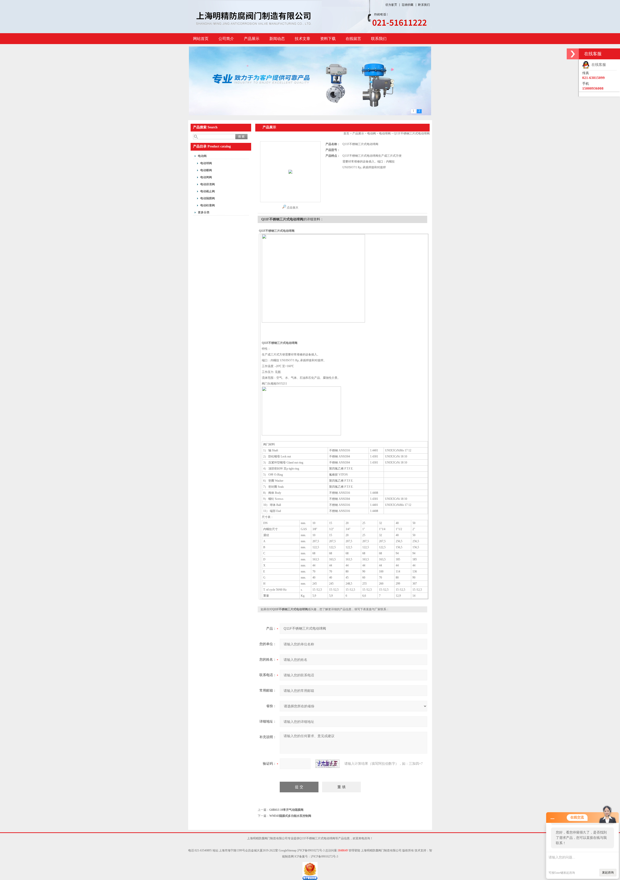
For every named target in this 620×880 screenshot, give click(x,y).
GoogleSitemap (287, 850)
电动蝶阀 (206, 170)
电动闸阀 (206, 177)
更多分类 (203, 212)
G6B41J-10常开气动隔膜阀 (286, 809)
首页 (346, 133)
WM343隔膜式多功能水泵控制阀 (290, 816)
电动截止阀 (207, 191)
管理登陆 (354, 850)
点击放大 (292, 207)
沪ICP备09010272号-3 (311, 850)
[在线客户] (573, 53)
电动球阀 (206, 163)
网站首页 (201, 39)
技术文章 (302, 39)
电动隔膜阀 (207, 198)
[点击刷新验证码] (327, 764)
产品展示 (251, 39)
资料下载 (328, 39)
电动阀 (202, 156)
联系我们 (379, 39)
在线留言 (353, 39)
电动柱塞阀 (207, 205)
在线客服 (597, 65)
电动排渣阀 (207, 184)
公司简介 (226, 39)
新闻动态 (277, 39)
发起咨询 (608, 872)
